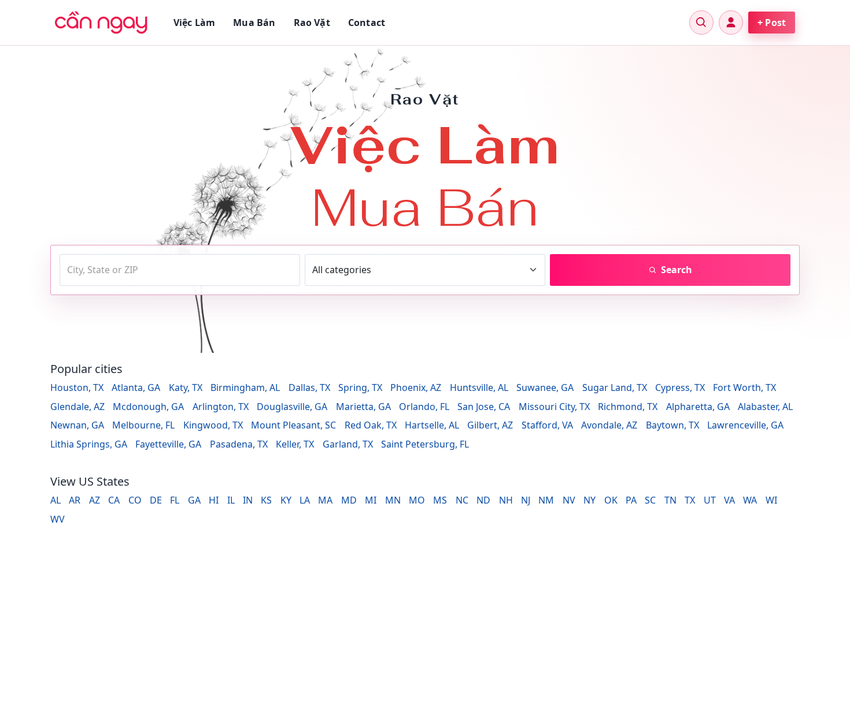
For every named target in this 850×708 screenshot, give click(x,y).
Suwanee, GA (545, 387)
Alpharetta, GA (698, 406)
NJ (525, 500)
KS (266, 500)
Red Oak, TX (371, 425)
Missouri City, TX (554, 406)
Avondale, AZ (609, 425)
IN (248, 500)
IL (231, 500)
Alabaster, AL (765, 406)
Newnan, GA (77, 425)
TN (670, 500)
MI (370, 500)
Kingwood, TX (213, 425)
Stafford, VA (547, 425)
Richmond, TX (627, 406)
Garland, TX (348, 444)
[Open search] (701, 22)
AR (74, 500)
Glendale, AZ (77, 406)
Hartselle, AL (432, 425)
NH (506, 500)
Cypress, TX (680, 387)
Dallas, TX (309, 387)
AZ (94, 500)
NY (589, 500)
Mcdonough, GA (148, 406)
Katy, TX (185, 387)
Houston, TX (77, 387)
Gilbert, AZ (490, 425)
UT (710, 500)
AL (55, 500)
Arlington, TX (221, 406)
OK (611, 500)
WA (750, 500)
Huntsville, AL (479, 387)
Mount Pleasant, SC (293, 425)
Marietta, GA (363, 406)
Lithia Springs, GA (88, 444)
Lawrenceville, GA (745, 425)
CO (135, 500)
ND (483, 500)
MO (417, 500)
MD (349, 500)
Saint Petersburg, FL (425, 444)
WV (57, 519)
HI (214, 500)
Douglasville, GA (292, 406)
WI (771, 500)
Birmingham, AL (245, 387)
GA (194, 500)
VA (729, 500)
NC (462, 500)
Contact (366, 22)
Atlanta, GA (136, 387)
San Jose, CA (483, 406)
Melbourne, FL (143, 425)
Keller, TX (295, 444)
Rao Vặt (312, 22)
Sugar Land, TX (614, 387)
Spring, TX (360, 387)
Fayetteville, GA (168, 444)
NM (546, 500)
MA (325, 500)
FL (174, 500)
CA (114, 500)
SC (650, 500)
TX (690, 500)
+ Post (771, 22)
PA (631, 500)
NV (569, 500)
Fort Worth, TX (744, 387)
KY (285, 500)
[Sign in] (731, 22)
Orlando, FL (424, 406)
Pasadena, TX (239, 444)
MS (440, 500)
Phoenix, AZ (415, 387)
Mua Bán (254, 22)
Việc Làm (194, 22)
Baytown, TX (672, 425)
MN (393, 500)
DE (156, 500)
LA (305, 500)
